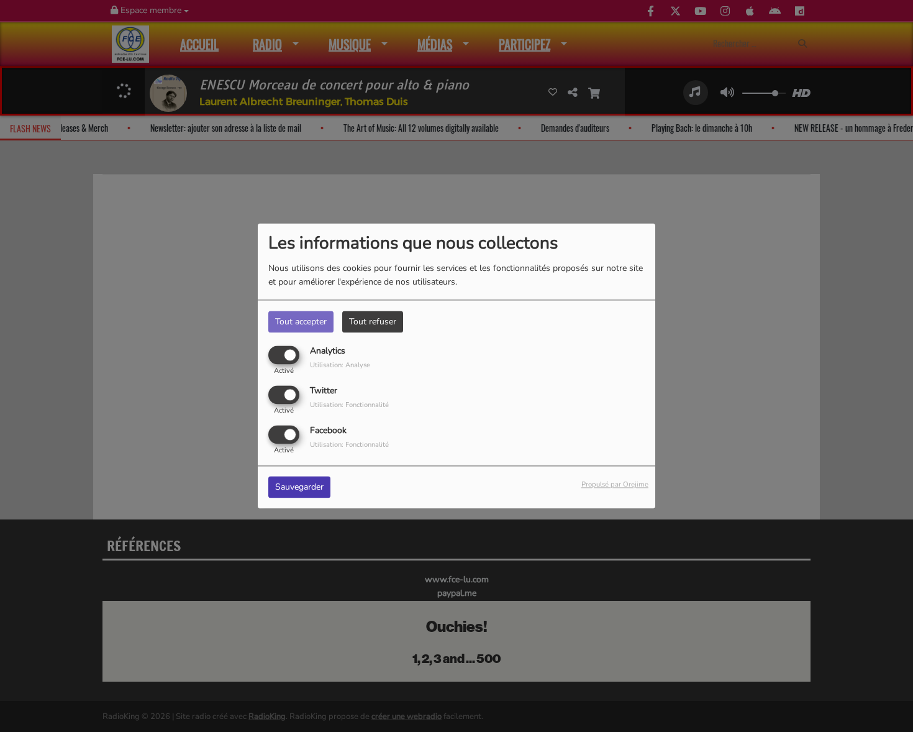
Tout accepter (301, 321)
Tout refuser (372, 321)
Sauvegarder (299, 487)
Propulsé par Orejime (614, 485)
